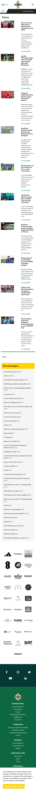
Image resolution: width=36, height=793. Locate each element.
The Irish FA (18, 756)
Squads (18, 712)
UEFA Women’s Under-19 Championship (17, 486)
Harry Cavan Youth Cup (13, 462)
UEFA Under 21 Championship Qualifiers (17, 389)
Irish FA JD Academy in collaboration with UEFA (18, 457)
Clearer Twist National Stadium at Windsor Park (15, 446)
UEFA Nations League (13, 491)
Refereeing (9, 433)
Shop (18, 761)
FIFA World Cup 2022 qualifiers (16, 380)
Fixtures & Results (18, 707)
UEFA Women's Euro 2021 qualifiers (17, 495)
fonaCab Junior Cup (12, 413)
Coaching (8, 437)
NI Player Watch (11, 534)
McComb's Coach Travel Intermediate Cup (18, 408)
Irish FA (8, 376)
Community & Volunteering (15, 474)
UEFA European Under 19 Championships (18, 500)
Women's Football (12, 441)
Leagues (18, 748)
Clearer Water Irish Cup (13, 398)
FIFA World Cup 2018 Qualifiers (16, 513)
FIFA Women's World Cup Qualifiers (17, 384)
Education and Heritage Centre (16, 429)
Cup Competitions (18, 746)
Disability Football (12, 452)
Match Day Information (18, 714)
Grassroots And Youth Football (18, 727)
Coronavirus (9, 394)
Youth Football (11, 466)
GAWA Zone (18, 717)
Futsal (8, 470)
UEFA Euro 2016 (11, 517)
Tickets (8, 425)
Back (3, 11)
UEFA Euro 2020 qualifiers (14, 509)
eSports (7, 505)
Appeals (8, 522)
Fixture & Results (18, 743)
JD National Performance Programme (17, 479)
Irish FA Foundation (12, 417)
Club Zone (18, 720)
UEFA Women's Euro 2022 (14, 526)
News (18, 759)
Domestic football (12, 421)
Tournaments (18, 709)
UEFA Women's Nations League (16, 538)
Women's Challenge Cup (13, 402)
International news (12, 372)
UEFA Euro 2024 (11, 530)
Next (4, 357)
